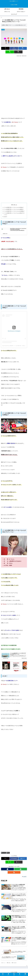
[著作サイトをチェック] (7, 869)
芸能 (8, 852)
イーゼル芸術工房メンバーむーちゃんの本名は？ (14, 207)
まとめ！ (5, 216)
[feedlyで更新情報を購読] (20, 869)
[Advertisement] (14, 71)
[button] (18, 51)
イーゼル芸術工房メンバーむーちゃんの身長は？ (14, 209)
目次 (12, 204)
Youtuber (4, 852)
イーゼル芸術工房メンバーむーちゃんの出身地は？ (14, 211)
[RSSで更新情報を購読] (14, 872)
